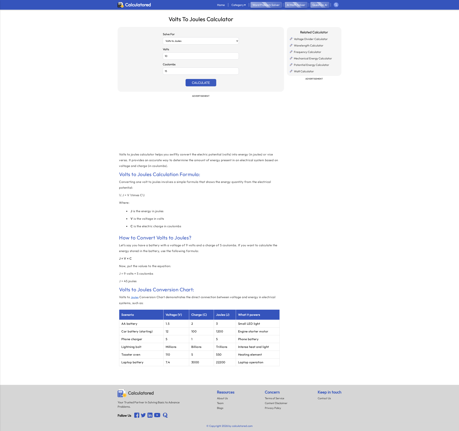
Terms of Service (274, 398)
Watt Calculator (304, 71)
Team (220, 403)
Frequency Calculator (307, 52)
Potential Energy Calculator (311, 65)
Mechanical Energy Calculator (313, 58)
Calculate (201, 83)
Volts (166, 49)
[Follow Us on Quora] (165, 416)
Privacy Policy (273, 408)
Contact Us (324, 398)
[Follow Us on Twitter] (143, 415)
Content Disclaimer (276, 403)
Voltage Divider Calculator (311, 39)
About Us (222, 398)
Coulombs (169, 64)
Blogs (220, 408)
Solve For (169, 34)
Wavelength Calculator (308, 45)
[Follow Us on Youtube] (150, 415)
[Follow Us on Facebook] (136, 415)
